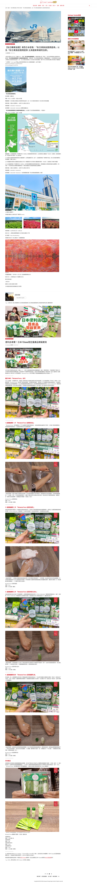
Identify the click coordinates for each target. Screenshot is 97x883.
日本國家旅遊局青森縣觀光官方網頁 (13, 286)
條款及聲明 (55, 876)
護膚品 (28, 860)
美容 (12, 338)
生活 (9, 338)
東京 (43, 5)
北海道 (50, 5)
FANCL (9, 860)
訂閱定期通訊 (44, 876)
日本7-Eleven (23, 857)
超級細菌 (8, 53)
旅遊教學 (17, 302)
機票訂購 (62, 5)
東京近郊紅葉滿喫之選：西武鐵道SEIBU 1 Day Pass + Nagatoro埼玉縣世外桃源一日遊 (76, 68)
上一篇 (33, 864)
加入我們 (50, 876)
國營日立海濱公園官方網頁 (11, 284)
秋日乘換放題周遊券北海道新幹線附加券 (38, 302)
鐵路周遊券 (50, 302)
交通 (13, 302)
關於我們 (38, 876)
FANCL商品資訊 (48, 857)
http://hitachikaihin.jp (14, 235)
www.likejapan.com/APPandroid (15, 63)
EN (58, 876)
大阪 (46, 5)
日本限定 (25, 860)
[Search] (89, 5)
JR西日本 (7, 281)
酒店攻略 (35, 5)
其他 (54, 5)
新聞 (6, 338)
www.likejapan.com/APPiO (12, 65)
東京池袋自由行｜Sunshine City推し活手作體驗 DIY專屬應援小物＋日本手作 (76, 53)
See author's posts (20, 297)
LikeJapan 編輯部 (9, 345)
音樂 (58, 5)
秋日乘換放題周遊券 (23, 302)
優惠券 (39, 5)
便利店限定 (13, 860)
